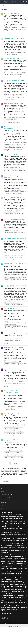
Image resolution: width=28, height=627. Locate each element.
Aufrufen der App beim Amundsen (13, 347)
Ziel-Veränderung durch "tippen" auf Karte (15, 263)
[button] (14, 486)
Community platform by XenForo (14, 623)
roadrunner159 (7, 94)
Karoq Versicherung (5, 616)
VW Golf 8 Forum (4, 618)
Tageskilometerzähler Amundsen (13, 155)
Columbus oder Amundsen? (11, 332)
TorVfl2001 (6, 337)
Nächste (15, 463)
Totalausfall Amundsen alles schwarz (14, 38)
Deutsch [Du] (4, 488)
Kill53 (5, 449)
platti (5, 210)
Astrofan (6, 27)
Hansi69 (5, 51)
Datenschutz (3, 499)
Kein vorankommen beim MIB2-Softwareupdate (12, 127)
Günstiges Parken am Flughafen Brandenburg (10, 619)
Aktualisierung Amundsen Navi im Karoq (15, 414)
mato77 (5, 381)
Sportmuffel (6, 254)
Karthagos (6, 276)
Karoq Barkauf (4, 617)
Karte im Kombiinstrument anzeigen (14, 103)
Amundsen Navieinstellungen (12, 13)
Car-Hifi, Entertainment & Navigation (15, 76)
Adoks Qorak (7, 167)
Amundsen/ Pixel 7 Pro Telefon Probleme (15, 197)
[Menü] (1, 1)
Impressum (3, 502)
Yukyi (5, 406)
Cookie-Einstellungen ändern (7, 494)
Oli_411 (5, 72)
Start (2, 505)
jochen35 (6, 322)
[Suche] (26, 2)
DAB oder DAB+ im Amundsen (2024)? (14, 58)
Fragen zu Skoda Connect (11, 308)
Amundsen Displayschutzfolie (12, 369)
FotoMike (6, 361)
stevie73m (6, 142)
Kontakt (2, 491)
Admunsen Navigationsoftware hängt (14, 219)
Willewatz (6, 299)
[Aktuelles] (23, 2)
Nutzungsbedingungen (6, 497)
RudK (5, 425)
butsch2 (5, 229)
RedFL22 (6, 117)
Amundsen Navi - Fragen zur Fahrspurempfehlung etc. (11, 391)
